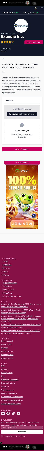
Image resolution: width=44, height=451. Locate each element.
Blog (3, 376)
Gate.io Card (8, 289)
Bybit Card (7, 286)
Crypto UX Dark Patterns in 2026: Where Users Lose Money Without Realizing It (21, 305)
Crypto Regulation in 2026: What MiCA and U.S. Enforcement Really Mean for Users (20, 332)
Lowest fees (6, 344)
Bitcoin (4, 51)
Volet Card (7, 293)
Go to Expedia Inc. (34, 42)
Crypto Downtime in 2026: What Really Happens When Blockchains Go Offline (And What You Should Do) (21, 318)
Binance (6, 268)
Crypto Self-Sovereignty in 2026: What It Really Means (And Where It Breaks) (21, 311)
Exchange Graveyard (9, 379)
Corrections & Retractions (12, 397)
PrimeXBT (7, 265)
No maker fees (7, 355)
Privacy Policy (7, 373)
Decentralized (7, 341)
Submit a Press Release (11, 404)
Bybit (5, 261)
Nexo (5, 271)
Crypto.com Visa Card (12, 296)
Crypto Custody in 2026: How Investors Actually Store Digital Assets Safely (21, 326)
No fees (4, 348)
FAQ (3, 366)
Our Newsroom (7, 390)
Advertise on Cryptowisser (12, 400)
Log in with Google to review (23, 114)
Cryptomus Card (10, 283)
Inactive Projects (8, 383)
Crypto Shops (7, 358)
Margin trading (7, 351)
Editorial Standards (9, 393)
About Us (5, 386)
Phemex (6, 275)
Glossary (4, 369)
